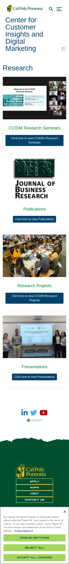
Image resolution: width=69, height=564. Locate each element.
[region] (34, 535)
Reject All (34, 547)
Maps (34, 487)
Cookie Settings (34, 537)
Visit (34, 493)
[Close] (65, 512)
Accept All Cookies (34, 557)
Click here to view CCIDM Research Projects (34, 298)
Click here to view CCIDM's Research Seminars (34, 140)
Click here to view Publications (34, 219)
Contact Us (34, 500)
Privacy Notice (22, 531)
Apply (34, 481)
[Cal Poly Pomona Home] (24, 8)
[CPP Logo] (31, 471)
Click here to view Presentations (34, 376)
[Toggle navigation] (63, 48)
